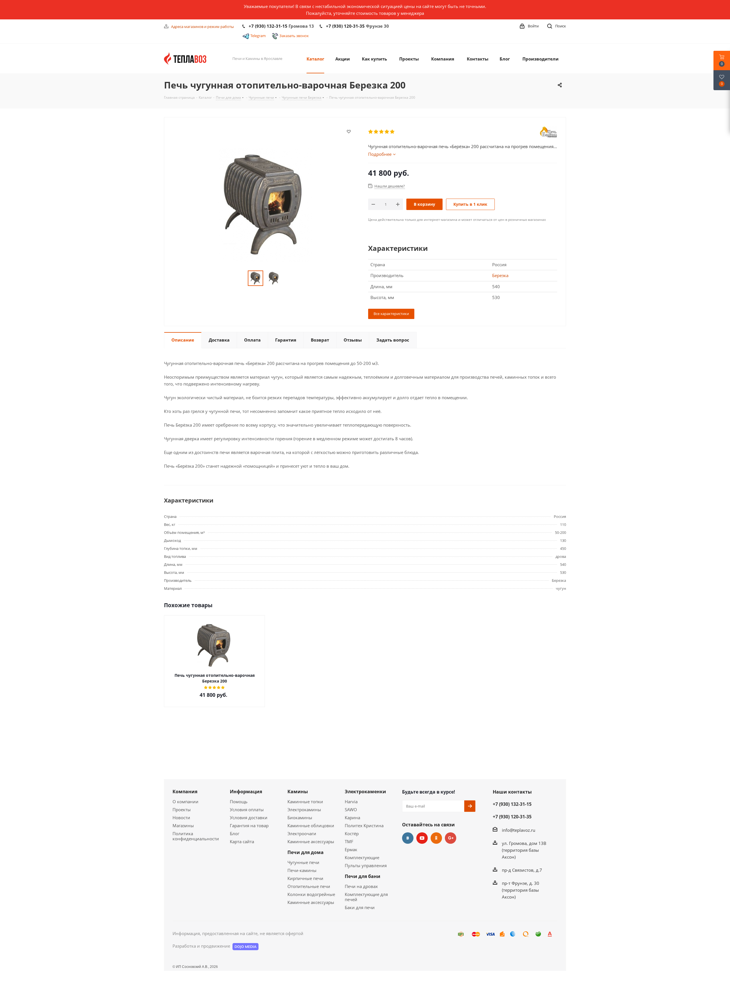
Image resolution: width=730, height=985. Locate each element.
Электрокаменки (365, 791)
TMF (349, 841)
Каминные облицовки (310, 825)
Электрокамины (304, 809)
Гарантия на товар (249, 825)
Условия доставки (248, 817)
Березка (500, 275)
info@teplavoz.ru (518, 830)
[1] (371, 132)
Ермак (351, 849)
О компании (185, 801)
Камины (297, 791)
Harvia (351, 801)
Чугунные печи (303, 862)
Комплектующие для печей (366, 896)
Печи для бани (362, 876)
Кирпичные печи (305, 878)
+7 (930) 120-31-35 (345, 26)
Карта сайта (242, 841)
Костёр (352, 833)
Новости (181, 817)
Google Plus (450, 838)
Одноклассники (436, 838)
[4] (387, 132)
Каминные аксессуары (310, 841)
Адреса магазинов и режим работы (202, 26)
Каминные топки (305, 801)
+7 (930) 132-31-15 (268, 26)
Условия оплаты (247, 809)
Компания (185, 791)
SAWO (351, 809)
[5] (392, 132)
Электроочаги (301, 833)
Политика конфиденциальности (196, 836)
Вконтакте (407, 838)
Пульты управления (366, 865)
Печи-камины (302, 870)
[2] (376, 132)
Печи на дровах (361, 886)
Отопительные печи (308, 886)
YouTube (422, 838)
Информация (246, 791)
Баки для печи (360, 907)
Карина (352, 817)
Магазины (183, 825)
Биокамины (299, 817)
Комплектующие (362, 857)
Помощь (239, 801)
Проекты (182, 809)
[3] (381, 132)
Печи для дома (305, 852)
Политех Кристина (364, 825)
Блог (234, 833)
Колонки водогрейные (311, 894)
